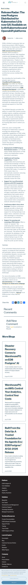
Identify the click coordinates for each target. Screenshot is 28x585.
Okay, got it (14, 582)
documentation (7, 281)
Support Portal (5, 524)
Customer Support (7, 507)
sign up (18, 292)
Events (4, 545)
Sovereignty (5, 538)
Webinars (4, 547)
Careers (4, 562)
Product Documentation (8, 519)
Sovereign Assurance (7, 509)
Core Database (6, 485)
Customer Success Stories (9, 543)
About (3, 557)
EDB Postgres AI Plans (8, 530)
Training (4, 526)
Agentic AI (4, 490)
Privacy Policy (5, 575)
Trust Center (5, 528)
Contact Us (5, 566)
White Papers (5, 550)
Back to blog (5, 8)
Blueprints (4, 500)
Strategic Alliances (7, 564)
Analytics (4, 488)
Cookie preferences (14, 578)
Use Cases (5, 502)
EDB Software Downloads (9, 521)
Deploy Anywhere (6, 492)
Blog (3, 540)
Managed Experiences (8, 511)
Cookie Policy (13, 575)
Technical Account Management (10, 505)
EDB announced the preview (11, 51)
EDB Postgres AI (6, 483)
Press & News (5, 559)
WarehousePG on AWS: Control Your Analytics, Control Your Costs (14, 391)
